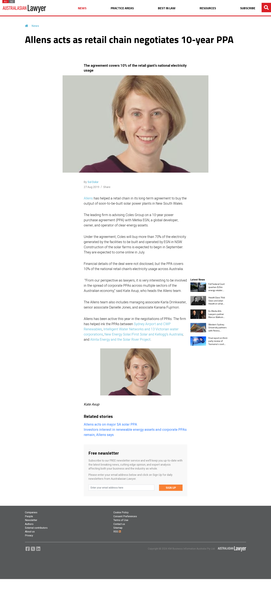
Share (106, 187)
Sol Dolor (93, 182)
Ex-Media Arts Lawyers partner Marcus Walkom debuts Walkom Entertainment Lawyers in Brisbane (218, 314)
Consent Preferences (125, 516)
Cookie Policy (121, 512)
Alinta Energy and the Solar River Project (120, 339)
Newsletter (31, 520)
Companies (31, 512)
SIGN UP (171, 488)
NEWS (82, 8)
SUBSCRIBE (247, 8)
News (35, 25)
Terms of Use (120, 520)
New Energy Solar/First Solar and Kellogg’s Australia (143, 334)
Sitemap (117, 527)
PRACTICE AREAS (122, 8)
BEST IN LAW (166, 8)
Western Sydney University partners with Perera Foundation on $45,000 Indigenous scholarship (217, 327)
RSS (116, 531)
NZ (11, 1)
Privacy (29, 535)
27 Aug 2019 (91, 187)
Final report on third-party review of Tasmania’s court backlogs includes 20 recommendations (218, 341)
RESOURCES (208, 8)
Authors (29, 524)
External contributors (36, 527)
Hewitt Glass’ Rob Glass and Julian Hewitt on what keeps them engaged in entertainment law (217, 300)
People (29, 516)
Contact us (119, 524)
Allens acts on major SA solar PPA (110, 424)
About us (30, 531)
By (91, 182)
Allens (88, 198)
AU (5, 1)
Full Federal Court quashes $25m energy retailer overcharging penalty (216, 287)
